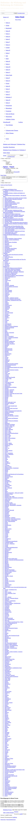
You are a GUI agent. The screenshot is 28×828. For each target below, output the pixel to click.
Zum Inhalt (3, 10)
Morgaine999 (16, 171)
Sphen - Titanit (8, 167)
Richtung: (4, 178)
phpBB (20, 814)
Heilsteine (16, 811)
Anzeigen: (4, 176)
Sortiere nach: (15, 176)
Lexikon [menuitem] (20, 122)
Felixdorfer (7, 168)
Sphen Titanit (19, 17)
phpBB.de (15, 817)
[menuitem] (8, 22)
